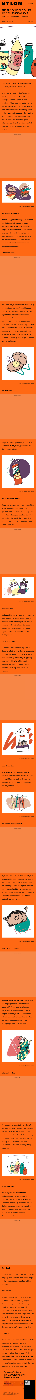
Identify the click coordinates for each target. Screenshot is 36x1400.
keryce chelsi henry (8, 21)
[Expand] (26, 1381)
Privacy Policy (13, 1394)
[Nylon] (12, 3)
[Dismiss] (32, 1381)
